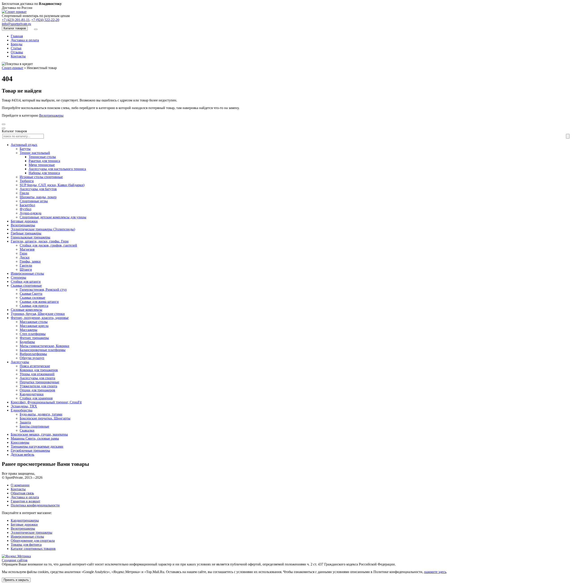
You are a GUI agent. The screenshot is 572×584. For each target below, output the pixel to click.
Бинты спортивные (34, 426)
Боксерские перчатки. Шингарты (45, 418)
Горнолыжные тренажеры (30, 237)
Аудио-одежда (30, 213)
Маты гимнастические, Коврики (44, 346)
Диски (24, 257)
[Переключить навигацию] (36, 29)
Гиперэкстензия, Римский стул (43, 289)
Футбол (25, 209)
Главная (17, 36)
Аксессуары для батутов (38, 189)
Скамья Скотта (31, 293)
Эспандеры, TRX (24, 406)
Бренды (16, 44)
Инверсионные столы (27, 273)
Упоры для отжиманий (37, 374)
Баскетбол (27, 205)
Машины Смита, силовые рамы (35, 438)
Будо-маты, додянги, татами (41, 414)
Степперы (18, 277)
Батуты (25, 149)
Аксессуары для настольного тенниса (57, 169)
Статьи (16, 48)
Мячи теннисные (42, 165)
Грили (24, 193)
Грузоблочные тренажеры (30, 450)
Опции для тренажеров (37, 390)
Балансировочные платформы (42, 350)
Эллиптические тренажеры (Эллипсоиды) (43, 229)
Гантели (26, 265)
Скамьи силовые (32, 297)
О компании (20, 485)
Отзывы (17, 52)
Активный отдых (24, 145)
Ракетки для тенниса (44, 161)
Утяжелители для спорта (38, 386)
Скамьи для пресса (34, 306)
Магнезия (27, 249)
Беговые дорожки (24, 221)
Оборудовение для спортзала (33, 540)
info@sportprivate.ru (16, 24)
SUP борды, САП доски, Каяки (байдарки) (52, 185)
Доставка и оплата (25, 40)
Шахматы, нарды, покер (38, 197)
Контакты (18, 56)
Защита (25, 422)
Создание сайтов (14, 560)
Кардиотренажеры (25, 520)
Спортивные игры (34, 201)
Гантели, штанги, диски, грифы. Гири (40, 241)
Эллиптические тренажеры (31, 532)
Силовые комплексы (26, 310)
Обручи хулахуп (32, 358)
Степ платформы (33, 334)
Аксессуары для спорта (37, 378)
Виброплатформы (33, 354)
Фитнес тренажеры (34, 338)
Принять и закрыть (16, 580)
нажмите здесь (435, 572)
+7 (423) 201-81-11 (15, 20)
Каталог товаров (15, 28)
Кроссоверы (20, 442)
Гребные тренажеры (26, 233)
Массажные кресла (34, 326)
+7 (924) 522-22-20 (45, 20)
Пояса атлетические (35, 366)
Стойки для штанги (26, 281)
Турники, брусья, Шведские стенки (38, 314)
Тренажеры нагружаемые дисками (37, 446)
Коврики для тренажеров (39, 370)
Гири (23, 253)
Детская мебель (22, 454)
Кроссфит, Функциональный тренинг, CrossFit (46, 402)
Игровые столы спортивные (41, 177)
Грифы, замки (30, 261)
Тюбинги (27, 181)
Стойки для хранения (36, 398)
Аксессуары (20, 362)
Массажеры (28, 330)
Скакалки (27, 430)
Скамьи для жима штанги (39, 302)
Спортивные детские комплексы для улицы (53, 217)
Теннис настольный (35, 153)
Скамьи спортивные (26, 285)
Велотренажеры (51, 115)
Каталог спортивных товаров (33, 548)
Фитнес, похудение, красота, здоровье (40, 318)
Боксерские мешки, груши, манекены (39, 434)
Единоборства (21, 410)
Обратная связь (22, 493)
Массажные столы (34, 322)
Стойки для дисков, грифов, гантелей (48, 245)
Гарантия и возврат (25, 501)
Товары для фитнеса (26, 544)
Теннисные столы (42, 157)
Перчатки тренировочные (39, 382)
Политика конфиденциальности (35, 505)
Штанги (26, 269)
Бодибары (27, 342)
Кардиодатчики (32, 394)
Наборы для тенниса (44, 173)
